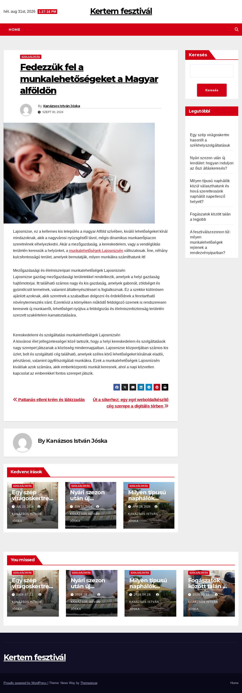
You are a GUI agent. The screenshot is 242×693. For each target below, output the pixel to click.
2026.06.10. (84, 594)
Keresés (198, 54)
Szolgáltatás (31, 56)
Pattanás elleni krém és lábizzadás (51, 399)
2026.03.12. (202, 594)
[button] (236, 29)
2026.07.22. (25, 594)
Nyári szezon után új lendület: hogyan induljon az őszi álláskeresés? (211, 163)
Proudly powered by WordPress (26, 683)
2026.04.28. (143, 594)
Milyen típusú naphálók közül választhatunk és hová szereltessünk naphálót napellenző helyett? (210, 191)
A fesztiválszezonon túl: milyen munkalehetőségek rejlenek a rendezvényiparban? (210, 242)
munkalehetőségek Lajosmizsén (96, 251)
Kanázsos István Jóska (61, 106)
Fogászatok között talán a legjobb (207, 586)
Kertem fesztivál (121, 11)
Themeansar (88, 683)
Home (14, 29)
